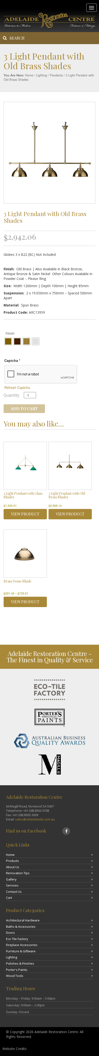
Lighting (41, 75)
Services (12, 885)
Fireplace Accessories (21, 945)
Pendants (56, 75)
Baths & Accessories (21, 926)
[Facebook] (66, 831)
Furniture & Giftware (21, 951)
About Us (12, 867)
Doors (10, 932)
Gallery (11, 879)
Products (12, 861)
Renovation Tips (18, 873)
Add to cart (24, 408)
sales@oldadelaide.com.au (35, 819)
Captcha (12, 360)
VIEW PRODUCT (25, 513)
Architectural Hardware (23, 920)
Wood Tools (14, 976)
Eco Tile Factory (17, 939)
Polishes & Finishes (20, 963)
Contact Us (14, 891)
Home (29, 75)
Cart (9, 897)
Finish (10, 333)
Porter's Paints (16, 970)
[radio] (8, 341)
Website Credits (14, 1048)
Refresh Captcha (17, 387)
